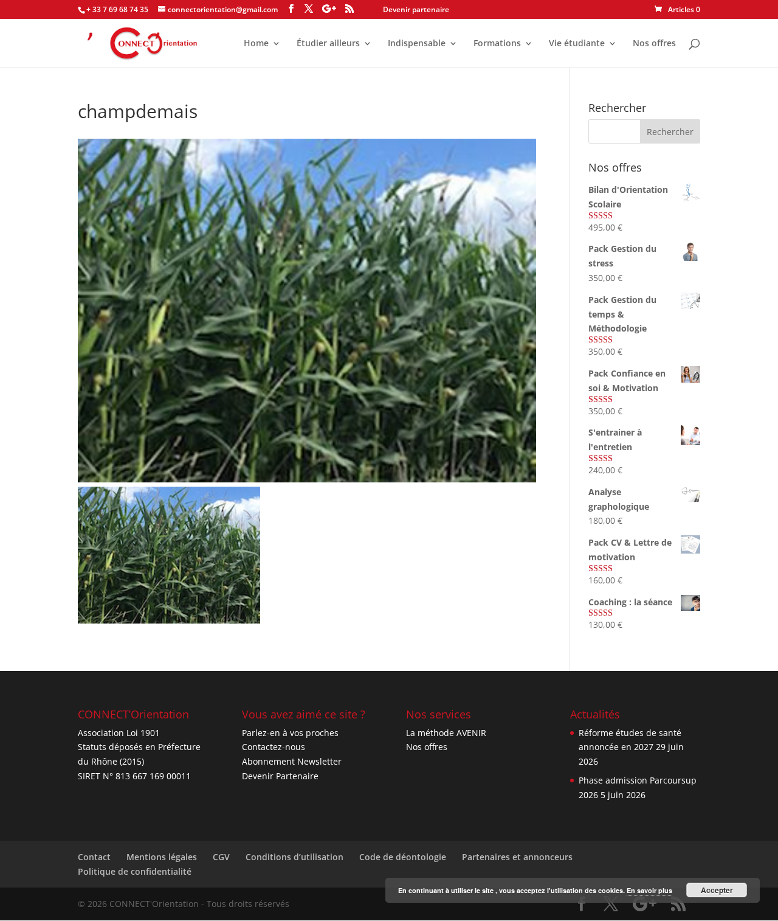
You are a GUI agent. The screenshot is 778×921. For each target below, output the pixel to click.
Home (256, 44)
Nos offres (654, 44)
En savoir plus (649, 890)
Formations (497, 44)
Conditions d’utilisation (294, 857)
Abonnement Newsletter (292, 761)
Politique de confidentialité (134, 871)
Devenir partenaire (416, 9)
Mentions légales (161, 857)
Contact (94, 857)
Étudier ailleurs (328, 44)
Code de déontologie (402, 857)
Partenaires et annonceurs (517, 857)
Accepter (717, 890)
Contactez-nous (273, 746)
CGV (221, 857)
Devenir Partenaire (280, 776)
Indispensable (417, 44)
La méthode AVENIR (446, 733)
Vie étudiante (577, 44)
